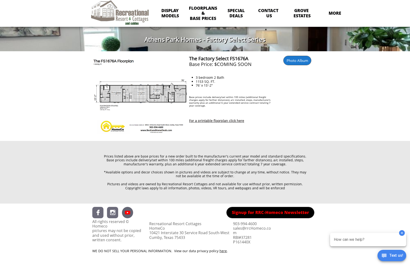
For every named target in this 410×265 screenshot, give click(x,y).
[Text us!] (392, 256)
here (223, 251)
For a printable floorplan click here (216, 120)
